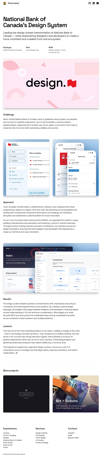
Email (70, 435)
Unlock (26, 398)
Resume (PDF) (73, 438)
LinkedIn (71, 433)
